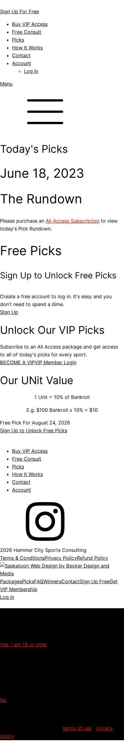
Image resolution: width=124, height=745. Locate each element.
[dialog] (62, 589)
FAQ (38, 581)
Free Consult (26, 32)
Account (21, 63)
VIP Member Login (55, 362)
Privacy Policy (61, 558)
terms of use (77, 728)
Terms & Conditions (22, 558)
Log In (31, 71)
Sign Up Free (95, 581)
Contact (21, 55)
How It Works (27, 48)
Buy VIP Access (30, 24)
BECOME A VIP (17, 362)
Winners (52, 581)
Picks (18, 40)
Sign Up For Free (19, 11)
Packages (11, 581)
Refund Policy (92, 558)
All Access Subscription (72, 221)
